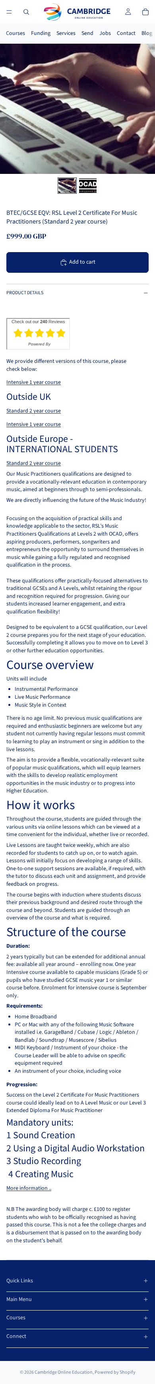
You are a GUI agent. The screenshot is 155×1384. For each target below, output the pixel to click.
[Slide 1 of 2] (67, 185)
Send (87, 33)
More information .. (28, 1188)
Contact (126, 33)
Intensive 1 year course (33, 382)
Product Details (24, 292)
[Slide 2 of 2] (88, 185)
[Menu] (9, 12)
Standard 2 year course (33, 411)
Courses (15, 33)
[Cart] (145, 12)
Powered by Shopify (115, 1372)
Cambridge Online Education (64, 1372)
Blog (146, 33)
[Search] (26, 12)
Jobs (105, 33)
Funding (40, 33)
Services (66, 33)
